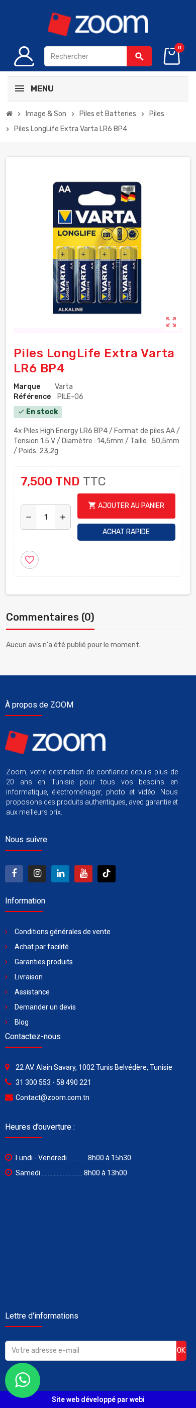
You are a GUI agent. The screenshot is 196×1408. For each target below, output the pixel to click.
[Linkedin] (60, 873)
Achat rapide (126, 532)
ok (181, 1350)
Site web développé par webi (98, 1399)
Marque (27, 386)
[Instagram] (37, 873)
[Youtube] (83, 873)
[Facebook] (14, 873)
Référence (32, 396)
